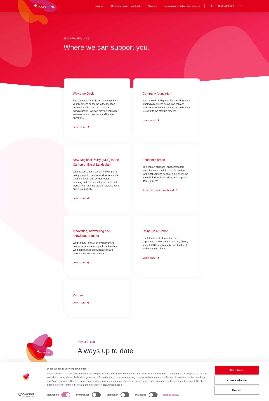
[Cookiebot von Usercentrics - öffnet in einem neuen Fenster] (26, 395)
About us (152, 6)
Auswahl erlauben (237, 380)
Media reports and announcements (182, 6)
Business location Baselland (125, 6)
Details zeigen (171, 395)
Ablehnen (237, 390)
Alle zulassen (237, 370)
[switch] (96, 394)
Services (99, 6)
